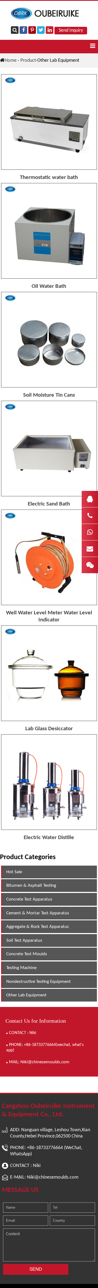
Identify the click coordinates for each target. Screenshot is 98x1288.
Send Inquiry (71, 30)
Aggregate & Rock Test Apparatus (37, 926)
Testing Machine (21, 968)
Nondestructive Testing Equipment (38, 981)
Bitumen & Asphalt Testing (31, 885)
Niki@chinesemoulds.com (44, 1062)
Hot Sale (14, 872)
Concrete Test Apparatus (29, 899)
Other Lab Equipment (26, 995)
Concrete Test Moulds (26, 954)
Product (28, 60)
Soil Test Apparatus (24, 940)
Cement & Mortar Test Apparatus (37, 913)
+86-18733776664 (45, 1147)
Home (11, 60)
